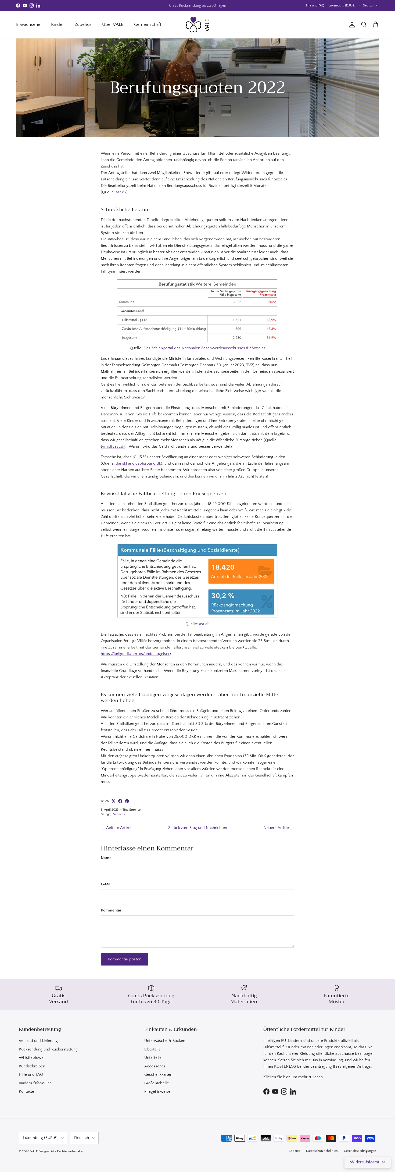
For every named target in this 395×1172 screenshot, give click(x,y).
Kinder (57, 24)
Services (119, 814)
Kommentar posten (124, 959)
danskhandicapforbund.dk (138, 463)
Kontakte (26, 1091)
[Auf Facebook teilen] (120, 801)
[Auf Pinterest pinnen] (127, 801)
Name (106, 858)
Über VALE (112, 24)
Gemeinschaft (147, 24)
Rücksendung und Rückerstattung (48, 1049)
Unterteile (152, 1057)
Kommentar (111, 910)
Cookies (294, 1151)
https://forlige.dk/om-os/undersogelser (135, 653)
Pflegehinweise (157, 1091)
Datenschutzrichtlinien (322, 1151)
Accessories (155, 1066)
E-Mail (107, 884)
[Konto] (351, 25)
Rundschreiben (32, 1066)
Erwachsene (28, 24)
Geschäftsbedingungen (360, 1151)
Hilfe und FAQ (314, 5)
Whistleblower (32, 1057)
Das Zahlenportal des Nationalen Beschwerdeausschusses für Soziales (204, 348)
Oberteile (152, 1049)
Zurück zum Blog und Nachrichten (197, 827)
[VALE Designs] (197, 25)
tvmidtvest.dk (113, 446)
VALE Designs (39, 1151)
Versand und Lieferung (38, 1040)
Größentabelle (156, 1083)
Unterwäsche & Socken (164, 1040)
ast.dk (121, 192)
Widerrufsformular (35, 1083)
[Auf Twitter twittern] (114, 801)
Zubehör (83, 24)
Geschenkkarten (158, 1074)
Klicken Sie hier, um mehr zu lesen (293, 1077)
